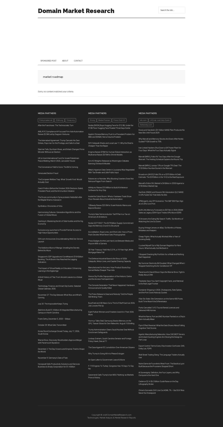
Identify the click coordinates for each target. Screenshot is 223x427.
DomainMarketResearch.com (119, 415)
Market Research (122, 418)
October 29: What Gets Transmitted (52, 325)
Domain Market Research (76, 10)
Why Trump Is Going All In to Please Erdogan (106, 354)
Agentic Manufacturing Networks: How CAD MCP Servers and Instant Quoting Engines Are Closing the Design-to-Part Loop (162, 337)
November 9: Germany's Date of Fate (52, 358)
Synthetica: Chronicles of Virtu (50, 206)
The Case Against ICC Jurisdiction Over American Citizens (111, 347)
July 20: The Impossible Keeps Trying (53, 304)
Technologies (93, 418)
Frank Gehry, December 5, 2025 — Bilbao (54, 319)
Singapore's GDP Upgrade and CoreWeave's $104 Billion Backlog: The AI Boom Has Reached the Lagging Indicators (60, 259)
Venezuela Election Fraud (48, 173)
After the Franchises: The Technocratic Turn (55, 125)
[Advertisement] (111, 37)
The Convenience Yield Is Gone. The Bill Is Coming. (58, 167)
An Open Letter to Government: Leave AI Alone (106, 360)
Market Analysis (106, 418)
